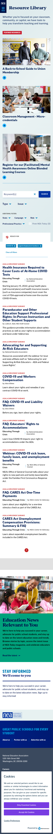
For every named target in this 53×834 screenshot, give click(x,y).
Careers (6, 769)
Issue (21, 204)
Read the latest (10, 656)
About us (6, 740)
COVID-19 (11, 246)
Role (32, 218)
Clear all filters (11, 252)
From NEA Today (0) (41, 224)
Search (44, 194)
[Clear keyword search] (35, 194)
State (5, 218)
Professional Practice (12, 224)
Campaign (19, 218)
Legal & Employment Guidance (30, 246)
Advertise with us (38, 740)
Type (5, 204)
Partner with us (20, 740)
